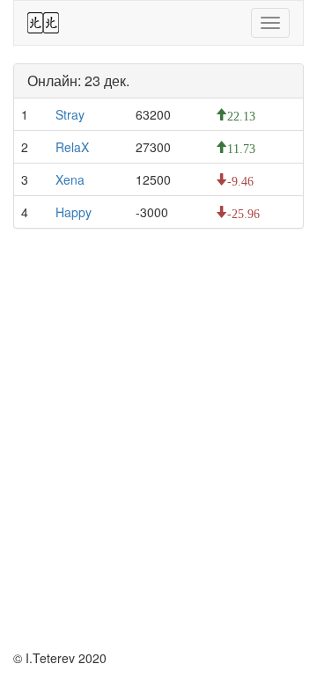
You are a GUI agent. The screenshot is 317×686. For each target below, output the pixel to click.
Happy (73, 212)
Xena (70, 179)
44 (43, 22)
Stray (70, 114)
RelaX (72, 147)
